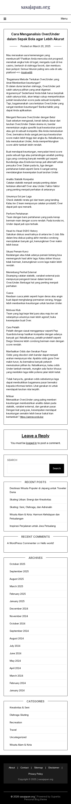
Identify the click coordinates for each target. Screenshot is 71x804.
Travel (13, 729)
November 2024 (19, 616)
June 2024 (15, 653)
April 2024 (15, 668)
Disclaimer (53, 767)
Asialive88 (26, 72)
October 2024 (17, 623)
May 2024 (15, 660)
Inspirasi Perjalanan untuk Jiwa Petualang (33, 525)
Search (12, 460)
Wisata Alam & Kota (21, 744)
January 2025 (17, 601)
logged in (31, 443)
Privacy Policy (35, 774)
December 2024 (19, 608)
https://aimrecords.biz (31, 416)
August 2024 (17, 638)
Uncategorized (18, 737)
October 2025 (17, 564)
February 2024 (18, 683)
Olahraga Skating (19, 714)
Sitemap (38, 767)
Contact (24, 767)
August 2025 (17, 578)
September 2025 (19, 571)
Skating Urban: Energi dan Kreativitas (30, 499)
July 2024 (15, 645)
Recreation (16, 722)
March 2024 (16, 675)
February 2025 (18, 593)
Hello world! (47, 543)
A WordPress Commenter (21, 543)
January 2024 (17, 690)
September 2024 (19, 630)
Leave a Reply (35, 435)
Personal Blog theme (35, 799)
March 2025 (16, 586)
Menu (64, 18)
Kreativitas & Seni (19, 707)
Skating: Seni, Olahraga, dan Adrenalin (31, 507)
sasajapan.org (35, 7)
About (12, 767)
